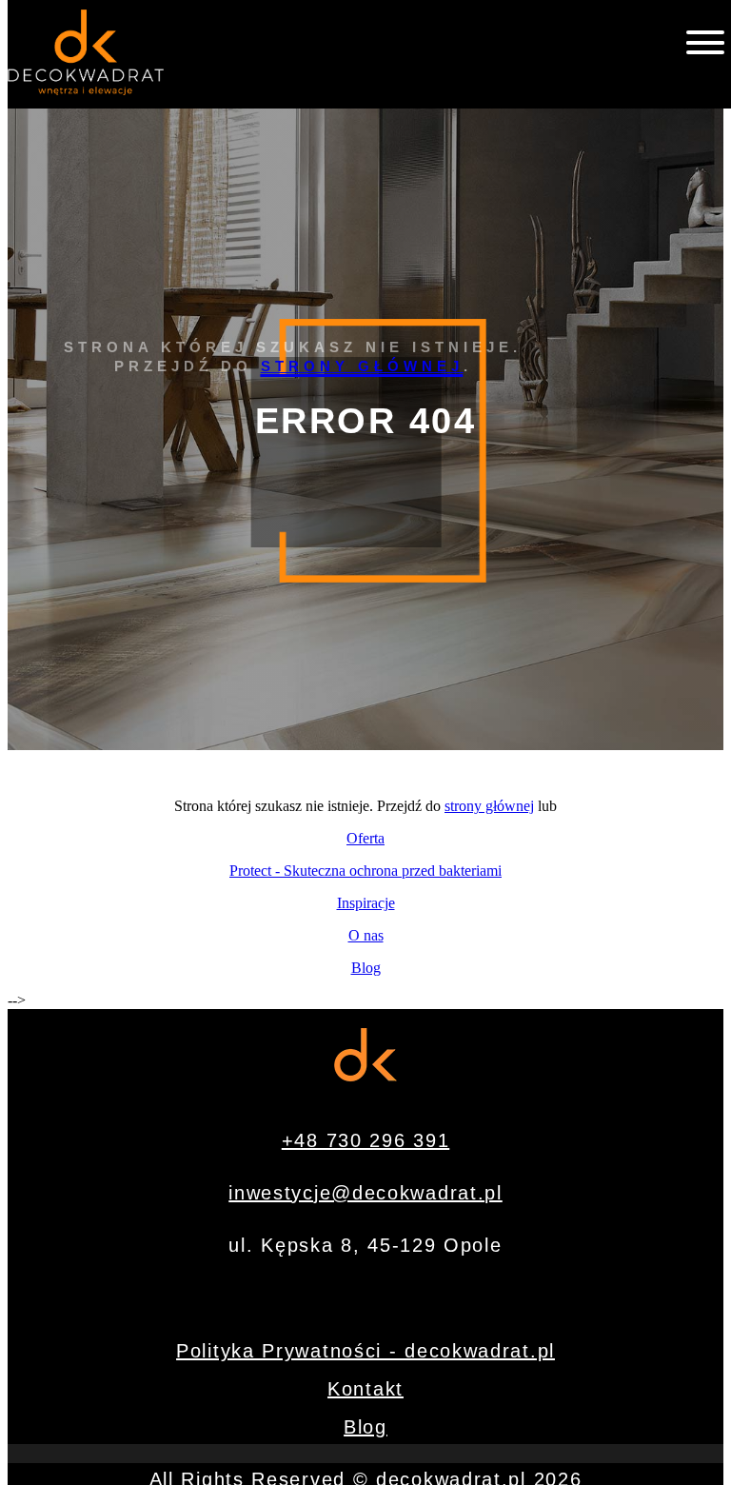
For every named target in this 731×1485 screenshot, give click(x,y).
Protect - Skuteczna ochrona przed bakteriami (365, 870)
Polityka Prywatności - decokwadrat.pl (365, 1350)
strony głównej (362, 366)
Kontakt (365, 1388)
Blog (366, 968)
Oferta (365, 838)
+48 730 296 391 (366, 1140)
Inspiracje (366, 903)
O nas (366, 935)
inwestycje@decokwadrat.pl (365, 1192)
